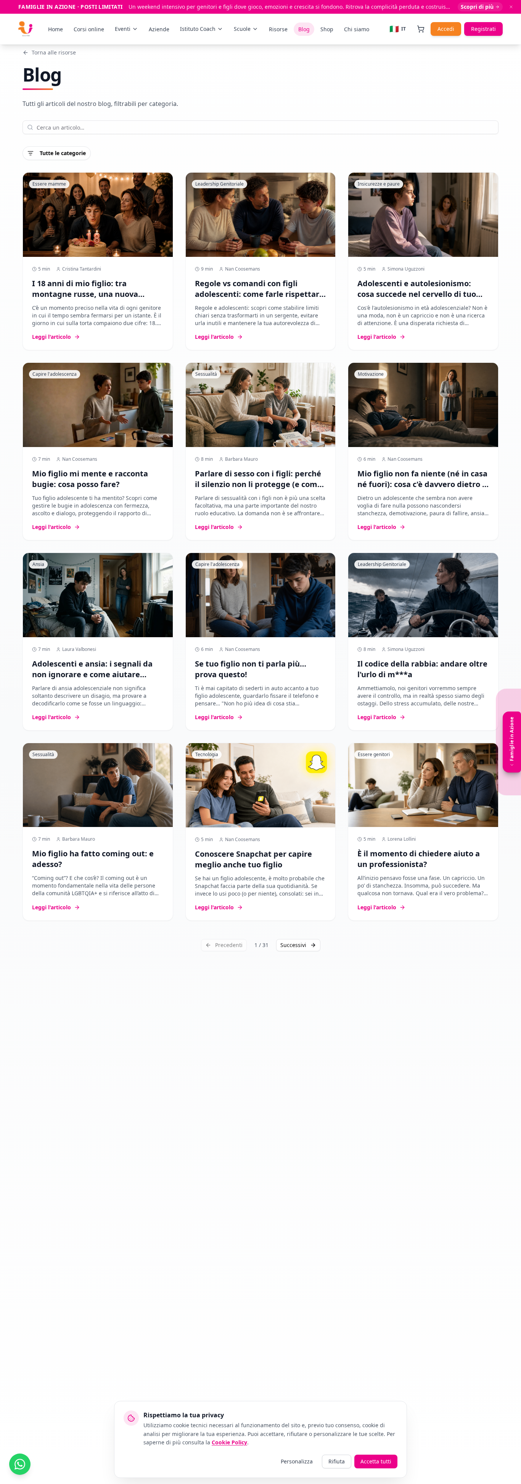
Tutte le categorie (63, 153)
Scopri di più (477, 6)
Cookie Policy (229, 1442)
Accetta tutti (375, 1461)
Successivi (293, 945)
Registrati (483, 28)
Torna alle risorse (54, 52)
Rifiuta (336, 1461)
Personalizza (297, 1461)
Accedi (445, 28)
